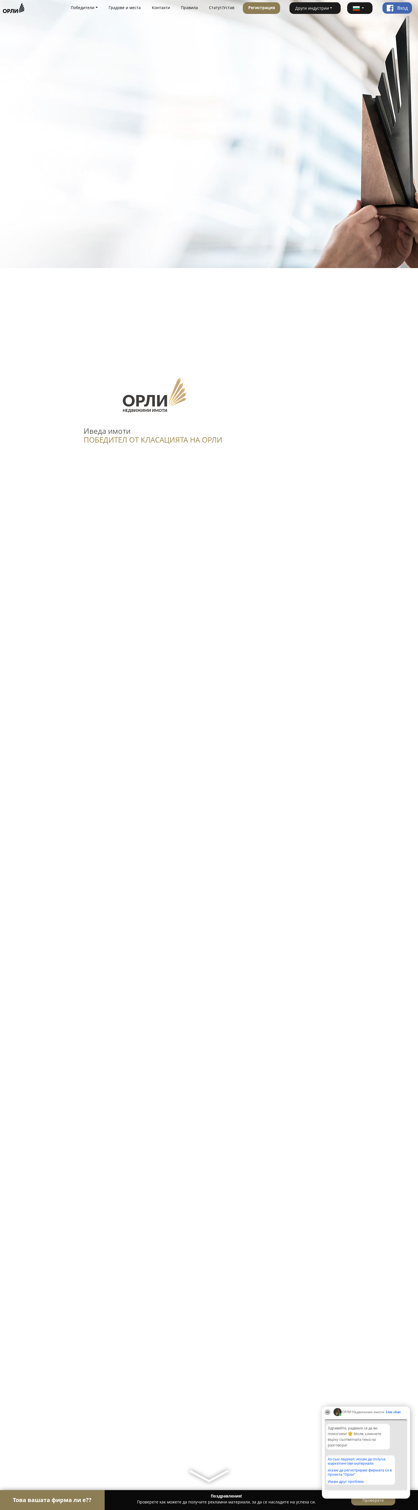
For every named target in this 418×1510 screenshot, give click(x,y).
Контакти (161, 7)
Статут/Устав (221, 7)
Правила (189, 7)
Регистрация (261, 7)
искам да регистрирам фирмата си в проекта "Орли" (360, 1472)
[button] (360, 8)
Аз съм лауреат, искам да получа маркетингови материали (356, 1461)
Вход (402, 8)
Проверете (373, 1500)
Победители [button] (82, 7)
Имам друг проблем (346, 1481)
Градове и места (125, 7)
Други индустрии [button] (312, 8)
